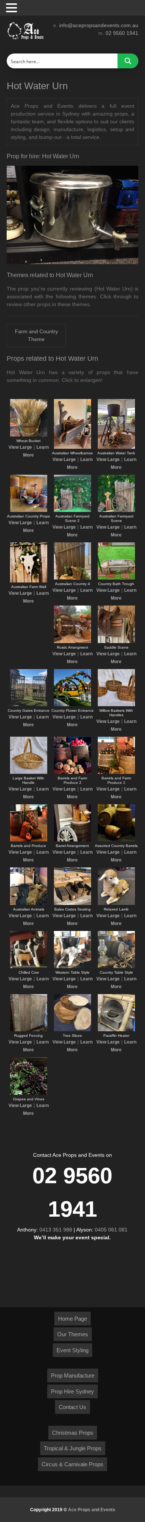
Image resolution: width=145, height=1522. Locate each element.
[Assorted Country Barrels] (116, 840)
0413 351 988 (55, 1230)
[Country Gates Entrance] (28, 704)
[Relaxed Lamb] (116, 903)
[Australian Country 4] (72, 578)
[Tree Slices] (72, 1029)
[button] (12, 8)
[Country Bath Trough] (116, 578)
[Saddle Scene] (116, 641)
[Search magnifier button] (127, 60)
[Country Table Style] (116, 966)
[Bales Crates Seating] (72, 903)
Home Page (72, 1318)
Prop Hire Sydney (72, 1391)
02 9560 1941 (122, 33)
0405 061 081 (111, 1230)
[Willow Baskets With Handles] (116, 704)
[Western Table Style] (72, 966)
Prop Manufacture (72, 1375)
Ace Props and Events (91, 1509)
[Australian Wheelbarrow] (72, 447)
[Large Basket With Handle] (28, 772)
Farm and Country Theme (36, 335)
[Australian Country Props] (28, 510)
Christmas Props (72, 1432)
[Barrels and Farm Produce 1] (116, 772)
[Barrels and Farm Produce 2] (72, 772)
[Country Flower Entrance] (72, 704)
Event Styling (72, 1350)
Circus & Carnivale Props (72, 1464)
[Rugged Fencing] (28, 1029)
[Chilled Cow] (28, 966)
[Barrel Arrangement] (72, 840)
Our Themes (72, 1334)
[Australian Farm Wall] (28, 581)
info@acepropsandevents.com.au (98, 25)
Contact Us (72, 1407)
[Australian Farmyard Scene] (116, 510)
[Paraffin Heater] (116, 1029)
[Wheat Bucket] (28, 435)
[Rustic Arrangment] (72, 641)
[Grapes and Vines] (28, 1093)
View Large (20, 447)
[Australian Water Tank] (116, 447)
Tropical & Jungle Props (73, 1448)
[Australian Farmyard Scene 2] (72, 510)
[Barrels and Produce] (28, 840)
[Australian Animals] (28, 903)
